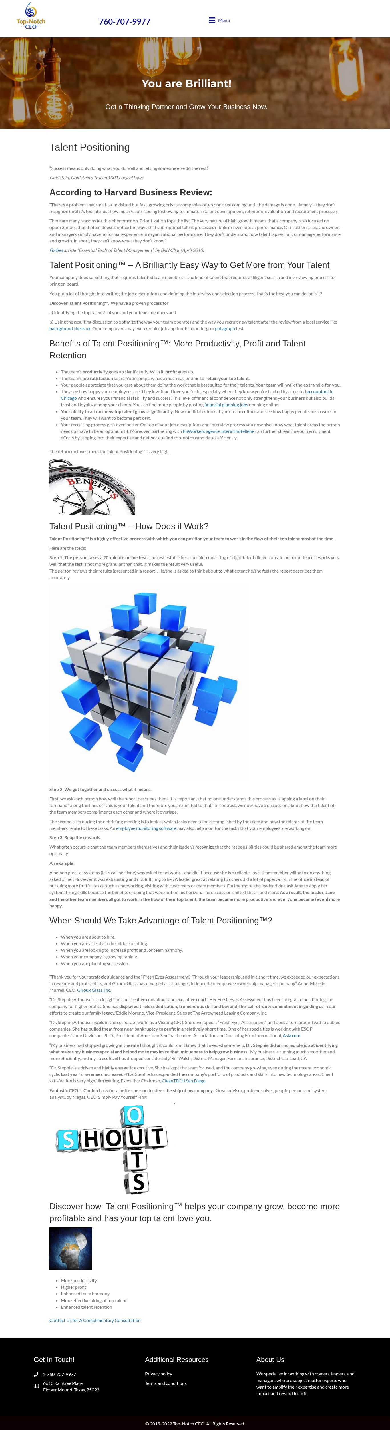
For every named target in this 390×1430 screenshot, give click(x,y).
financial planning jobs (226, 404)
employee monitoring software (146, 828)
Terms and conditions (166, 1383)
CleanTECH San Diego (184, 1080)
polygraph (225, 328)
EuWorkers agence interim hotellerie (218, 431)
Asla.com (291, 1035)
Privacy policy (158, 1373)
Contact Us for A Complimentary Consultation (95, 1320)
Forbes (56, 250)
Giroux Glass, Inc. (94, 990)
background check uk (70, 328)
